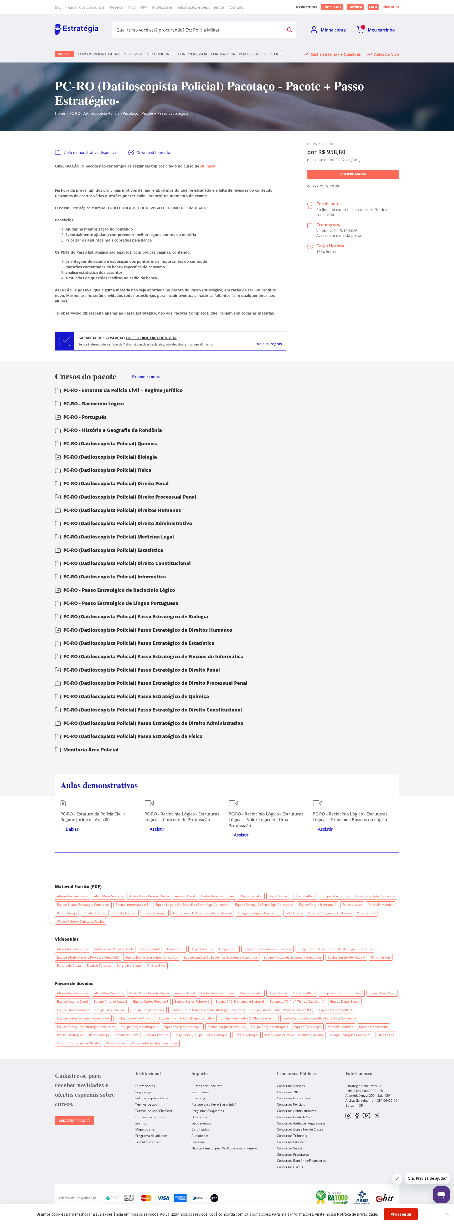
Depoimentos (201, 1123)
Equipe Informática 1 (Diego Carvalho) (187, 1018)
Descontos (199, 1117)
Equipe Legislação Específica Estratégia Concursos (192, 904)
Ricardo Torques (125, 913)
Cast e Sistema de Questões (336, 54)
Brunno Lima (175, 949)
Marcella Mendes (380, 904)
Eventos (141, 1123)
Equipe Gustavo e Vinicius (134, 1018)
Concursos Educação (292, 1142)
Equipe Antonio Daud (72, 1001)
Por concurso (160, 54)
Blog (59, 7)
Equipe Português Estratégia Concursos (264, 904)
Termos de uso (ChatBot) (153, 1110)
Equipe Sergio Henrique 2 (183, 1026)
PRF (144, 7)
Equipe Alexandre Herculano (342, 993)
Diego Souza (278, 896)
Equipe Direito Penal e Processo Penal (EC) (88, 957)
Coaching (198, 1098)
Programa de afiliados (151, 1135)
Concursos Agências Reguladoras (301, 1123)
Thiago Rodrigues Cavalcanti (258, 913)
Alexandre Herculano (72, 896)
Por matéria (223, 54)
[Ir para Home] (76, 30)
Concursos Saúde (289, 1148)
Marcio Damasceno (373, 1026)
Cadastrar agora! (74, 1120)
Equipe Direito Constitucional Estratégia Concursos (358, 896)
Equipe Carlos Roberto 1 (150, 1001)
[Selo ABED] (362, 1198)
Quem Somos (145, 1086)
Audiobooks (200, 1135)
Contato (236, 7)
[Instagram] (348, 1116)
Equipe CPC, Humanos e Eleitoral (268, 949)
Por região (250, 54)
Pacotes (64, 53)
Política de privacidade (151, 1098)
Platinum (391, 7)
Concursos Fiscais (290, 1167)
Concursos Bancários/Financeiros (301, 1160)
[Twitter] (377, 1116)
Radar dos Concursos (86, 7)
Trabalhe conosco (148, 1142)
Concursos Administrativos (296, 1110)
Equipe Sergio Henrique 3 (226, 1026)
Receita (116, 7)
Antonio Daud (185, 896)
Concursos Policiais (291, 1104)
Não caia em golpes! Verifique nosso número (224, 1148)
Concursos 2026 (289, 1092)
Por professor (192, 54)
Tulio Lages (293, 913)
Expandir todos (146, 377)
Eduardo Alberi (304, 896)
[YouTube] (366, 1116)
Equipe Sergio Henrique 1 (139, 1026)
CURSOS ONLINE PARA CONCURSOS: (110, 54)
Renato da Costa (95, 913)
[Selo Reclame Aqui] (332, 1198)
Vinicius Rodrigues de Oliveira (329, 913)
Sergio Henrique (155, 913)
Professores (162, 7)
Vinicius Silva (366, 913)
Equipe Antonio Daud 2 (110, 1001)
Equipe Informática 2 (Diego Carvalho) (248, 1018)
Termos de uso (146, 1104)
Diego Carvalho (251, 896)
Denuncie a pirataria (150, 1117)
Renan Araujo (67, 913)
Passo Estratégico (70, 1035)
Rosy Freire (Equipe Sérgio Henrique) (202, 1035)
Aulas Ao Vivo (386, 54)
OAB (373, 6)
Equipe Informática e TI (132, 904)
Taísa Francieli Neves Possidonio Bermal (202, 913)
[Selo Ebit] (384, 1198)
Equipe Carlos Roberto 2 (192, 1001)
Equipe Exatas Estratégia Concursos (83, 904)
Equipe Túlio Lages (308, 1026)
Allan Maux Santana (108, 896)
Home (60, 113)
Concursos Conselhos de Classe (300, 1129)
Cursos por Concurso (207, 1086)
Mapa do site (144, 1129)
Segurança (143, 1092)
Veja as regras (269, 344)
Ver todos (274, 54)
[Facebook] (357, 1116)
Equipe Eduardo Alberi (335, 1010)
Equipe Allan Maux (382, 993)
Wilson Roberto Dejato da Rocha (80, 921)
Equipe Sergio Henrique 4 (317, 904)
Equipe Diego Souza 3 (111, 1010)
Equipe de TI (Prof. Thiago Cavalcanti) (297, 1001)
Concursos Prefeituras (293, 1154)
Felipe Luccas (352, 904)
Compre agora (353, 174)
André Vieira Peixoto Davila (149, 896)
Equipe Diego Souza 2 (73, 1010)
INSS (132, 7)
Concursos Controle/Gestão (297, 1117)
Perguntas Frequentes (208, 1110)
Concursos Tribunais (292, 1135)
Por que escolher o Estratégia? (214, 1104)
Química (207, 166)
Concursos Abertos (291, 1086)
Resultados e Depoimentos (201, 7)
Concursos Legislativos (293, 1098)
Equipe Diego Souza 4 (148, 1010)
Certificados (200, 1129)
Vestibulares (201, 1092)
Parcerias (198, 1142)
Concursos (331, 6)
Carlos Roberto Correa (217, 896)
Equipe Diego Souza (344, 1001)
